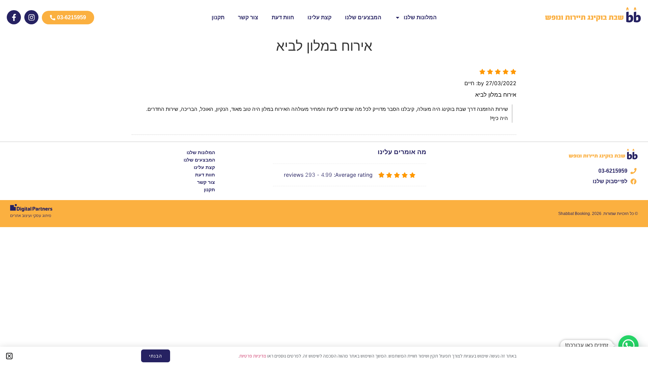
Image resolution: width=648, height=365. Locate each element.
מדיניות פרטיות (252, 356)
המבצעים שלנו (363, 17)
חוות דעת (283, 17)
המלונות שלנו (420, 17)
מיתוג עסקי (42, 215)
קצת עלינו (319, 17)
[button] (628, 345)
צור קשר (248, 17)
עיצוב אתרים (20, 215)
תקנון (218, 17)
